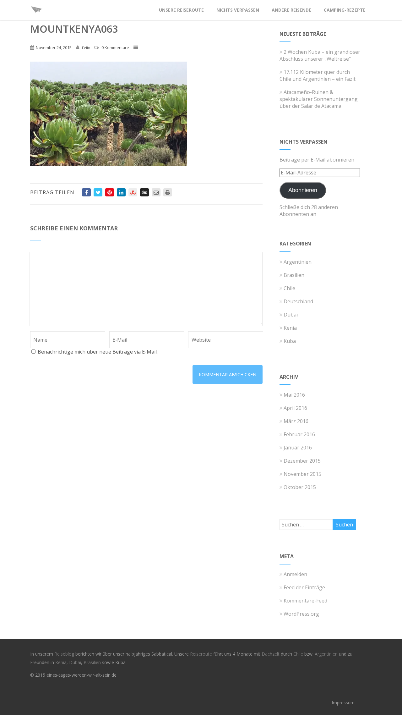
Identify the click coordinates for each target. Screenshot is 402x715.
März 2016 (296, 421)
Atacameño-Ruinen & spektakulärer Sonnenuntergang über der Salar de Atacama (319, 99)
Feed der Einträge (304, 587)
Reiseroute (201, 654)
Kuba (290, 341)
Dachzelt (271, 654)
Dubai (291, 314)
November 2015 (302, 473)
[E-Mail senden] (156, 192)
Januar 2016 (298, 447)
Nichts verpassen (237, 10)
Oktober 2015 (300, 487)
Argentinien (298, 261)
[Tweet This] (98, 192)
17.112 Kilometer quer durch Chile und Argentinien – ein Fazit (318, 75)
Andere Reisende (291, 10)
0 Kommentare (115, 47)
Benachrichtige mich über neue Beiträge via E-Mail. (98, 351)
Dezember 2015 (302, 460)
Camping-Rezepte (345, 10)
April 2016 (295, 407)
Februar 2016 (299, 434)
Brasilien (294, 275)
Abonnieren (302, 190)
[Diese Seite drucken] (167, 192)
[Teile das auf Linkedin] (121, 192)
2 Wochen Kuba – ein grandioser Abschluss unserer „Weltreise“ (320, 55)
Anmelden (295, 574)
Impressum (343, 703)
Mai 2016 (294, 394)
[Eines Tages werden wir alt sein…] (36, 17)
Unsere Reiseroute (181, 10)
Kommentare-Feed (305, 600)
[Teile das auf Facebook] (86, 192)
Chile (289, 288)
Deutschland (298, 301)
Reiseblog (64, 654)
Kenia (290, 327)
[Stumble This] (132, 192)
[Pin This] (109, 192)
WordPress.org (301, 613)
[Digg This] (144, 192)
